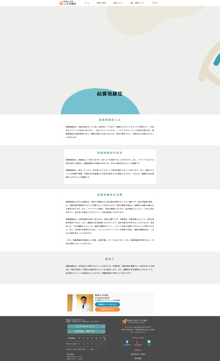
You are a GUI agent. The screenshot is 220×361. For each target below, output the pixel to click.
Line (149, 345)
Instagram (138, 345)
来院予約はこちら (107, 309)
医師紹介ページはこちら (107, 304)
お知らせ (138, 350)
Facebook (127, 345)
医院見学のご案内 (138, 354)
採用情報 (138, 358)
